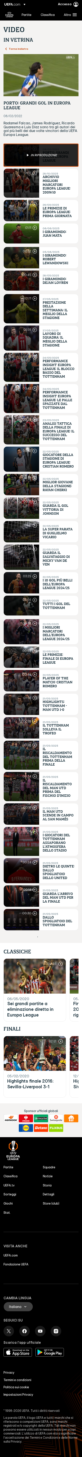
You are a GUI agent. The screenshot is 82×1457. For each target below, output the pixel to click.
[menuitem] (27, 14)
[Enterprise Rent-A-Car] (41, 1118)
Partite (8, 1167)
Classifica (10, 1176)
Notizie (48, 1176)
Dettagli (48, 1194)
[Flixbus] (56, 1128)
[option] (41, 155)
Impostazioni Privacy (18, 1394)
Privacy (8, 1372)
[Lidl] (26, 1128)
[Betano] (41, 1128)
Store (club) (51, 1203)
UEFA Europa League (9, 14)
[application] (41, 75)
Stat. (6, 1212)
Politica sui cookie (16, 1387)
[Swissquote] (56, 1118)
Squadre (49, 1167)
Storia (47, 1185)
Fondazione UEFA (15, 1264)
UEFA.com (10, 1255)
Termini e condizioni (17, 1380)
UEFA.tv (9, 1185)
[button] (69, 14)
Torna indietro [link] (18, 48)
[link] (26, 14)
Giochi (8, 1203)
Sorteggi (9, 1194)
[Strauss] (26, 1118)
